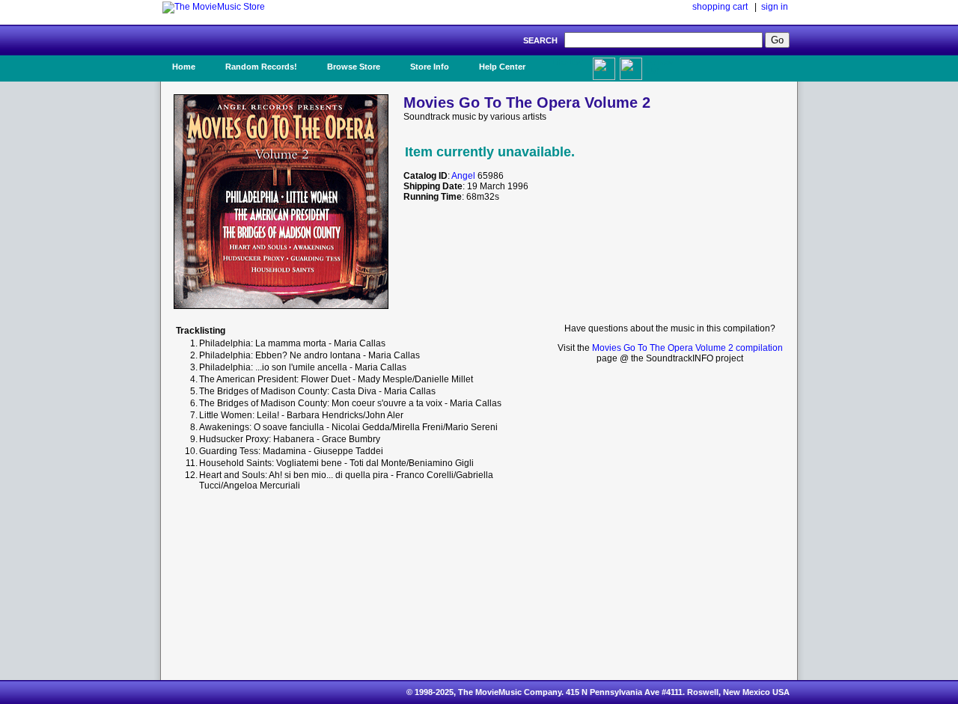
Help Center (502, 66)
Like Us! (568, 62)
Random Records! (261, 66)
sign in (774, 6)
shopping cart (720, 6)
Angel (463, 176)
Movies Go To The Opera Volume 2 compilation (687, 348)
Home (183, 66)
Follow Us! (659, 67)
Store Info (429, 66)
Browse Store (353, 66)
